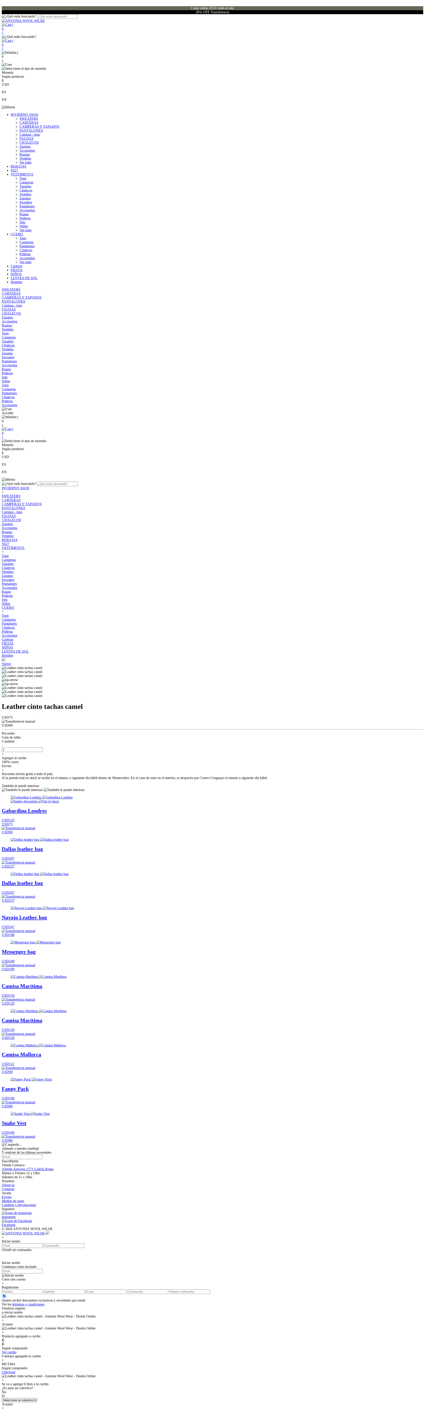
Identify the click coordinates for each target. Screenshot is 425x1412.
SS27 (14, 170)
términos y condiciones (28, 1304)
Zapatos (25, 146)
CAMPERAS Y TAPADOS (39, 126)
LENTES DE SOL (24, 278)
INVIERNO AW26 (24, 114)
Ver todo (25, 162)
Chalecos (25, 190)
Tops (22, 178)
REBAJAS (18, 166)
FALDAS (26, 138)
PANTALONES (31, 130)
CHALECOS (29, 142)
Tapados (25, 186)
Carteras (16, 266)
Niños (23, 226)
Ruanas (24, 154)
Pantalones (27, 206)
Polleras (25, 218)
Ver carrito (9, 1352)
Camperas (26, 182)
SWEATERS (28, 118)
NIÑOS (16, 274)
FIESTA (17, 270)
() (7, 29)
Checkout (8, 1372)
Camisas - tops (29, 134)
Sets (22, 222)
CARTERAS (28, 122)
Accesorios (27, 150)
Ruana (24, 214)
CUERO (17, 234)
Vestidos (25, 158)
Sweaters (25, 202)
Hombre (16, 282)
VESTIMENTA (22, 174)
